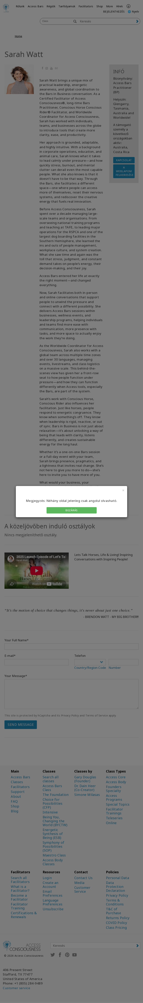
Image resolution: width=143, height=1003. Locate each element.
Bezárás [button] (71, 510)
